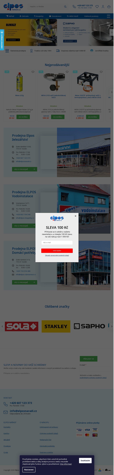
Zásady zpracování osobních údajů (57, 255)
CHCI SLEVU (57, 251)
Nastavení (29, 469)
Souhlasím (85, 460)
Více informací (66, 464)
